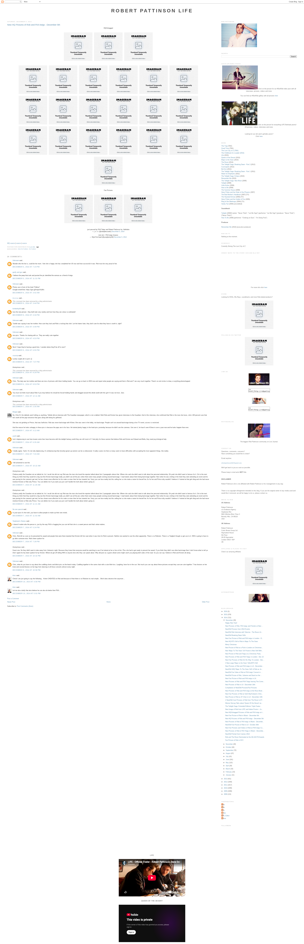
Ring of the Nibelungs (228, 201)
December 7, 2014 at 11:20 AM (26, 485)
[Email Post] (37, 247)
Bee (223, 804)
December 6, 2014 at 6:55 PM (26, 350)
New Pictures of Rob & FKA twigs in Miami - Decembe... (244, 722)
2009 (226, 791)
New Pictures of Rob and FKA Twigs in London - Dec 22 (244, 657)
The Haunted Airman (228, 197)
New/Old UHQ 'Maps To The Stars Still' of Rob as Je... (244, 669)
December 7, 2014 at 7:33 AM (26, 454)
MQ (8, 243)
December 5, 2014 (118, 231)
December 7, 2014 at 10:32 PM (26, 556)
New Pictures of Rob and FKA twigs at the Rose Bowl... (244, 691)
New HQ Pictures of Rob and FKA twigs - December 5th (33, 25)
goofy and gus (17, 272)
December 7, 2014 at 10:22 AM (26, 466)
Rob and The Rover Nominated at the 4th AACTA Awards (244, 737)
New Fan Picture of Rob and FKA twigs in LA (240, 678)
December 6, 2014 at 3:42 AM (26, 293)
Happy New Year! (231, 623)
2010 (226, 788)
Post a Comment (13, 598)
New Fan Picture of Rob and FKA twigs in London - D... (244, 638)
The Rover (225, 162)
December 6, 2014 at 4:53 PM (26, 338)
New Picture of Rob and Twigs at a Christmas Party (243, 654)
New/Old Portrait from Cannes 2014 (237, 734)
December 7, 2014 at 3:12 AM (26, 430)
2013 (226, 779)
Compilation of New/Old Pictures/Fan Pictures (241, 688)
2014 (226, 617)
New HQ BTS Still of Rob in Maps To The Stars (241, 641)
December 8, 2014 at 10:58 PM (26, 570)
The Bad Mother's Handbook (231, 194)
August (228, 753)
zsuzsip (15, 355)
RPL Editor (225, 816)
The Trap (224, 146)
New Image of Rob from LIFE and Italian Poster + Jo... (244, 709)
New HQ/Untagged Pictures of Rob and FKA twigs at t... (244, 712)
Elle (223, 810)
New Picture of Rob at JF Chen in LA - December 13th (243, 697)
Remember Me (226, 178)
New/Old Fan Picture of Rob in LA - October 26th (242, 725)
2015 (226, 614)
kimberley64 (17, 309)
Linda (224, 813)
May (227, 762)
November (229, 744)
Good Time (225, 148)
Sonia (224, 818)
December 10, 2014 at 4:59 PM (26, 582)
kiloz (14, 575)
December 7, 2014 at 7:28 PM (26, 541)
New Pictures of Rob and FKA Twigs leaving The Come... (245, 681)
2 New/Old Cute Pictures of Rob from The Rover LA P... (244, 700)
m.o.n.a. (15, 298)
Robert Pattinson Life (152, 10)
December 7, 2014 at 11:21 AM (26, 504)
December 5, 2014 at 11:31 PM (26, 278)
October (229, 747)
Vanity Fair (225, 204)
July (227, 756)
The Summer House (228, 190)
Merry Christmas (231, 644)
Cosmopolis (225, 167)
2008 (226, 794)
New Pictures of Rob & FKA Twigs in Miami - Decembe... (244, 731)
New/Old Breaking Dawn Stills (235, 635)
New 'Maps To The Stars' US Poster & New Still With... (244, 651)
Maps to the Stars (227, 160)
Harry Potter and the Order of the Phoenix (235, 192)
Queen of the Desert (228, 157)
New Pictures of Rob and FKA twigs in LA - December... (244, 666)
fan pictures (23, 249)
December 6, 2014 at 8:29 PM (26, 372)
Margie (15, 412)
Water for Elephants (228, 174)
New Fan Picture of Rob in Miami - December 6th (242, 715)
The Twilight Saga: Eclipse (230, 176)
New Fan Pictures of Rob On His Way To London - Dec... (244, 660)
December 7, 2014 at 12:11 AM (26, 396)
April (227, 766)
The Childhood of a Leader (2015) (232, 153)
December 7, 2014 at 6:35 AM (26, 442)
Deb (223, 807)
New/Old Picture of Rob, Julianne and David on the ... (243, 675)
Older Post (205, 602)
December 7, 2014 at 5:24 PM (26, 527)
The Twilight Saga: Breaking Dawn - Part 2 (235, 164)
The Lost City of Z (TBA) (229, 150)
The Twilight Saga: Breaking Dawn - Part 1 (235, 171)
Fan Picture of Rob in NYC (234, 740)
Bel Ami (224, 169)
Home (109, 602)
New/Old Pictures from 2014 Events (237, 629)
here (276, 96)
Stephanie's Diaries (19, 521)
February (229, 772)
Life (222, 155)
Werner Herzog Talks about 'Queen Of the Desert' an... (244, 703)
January (229, 775)
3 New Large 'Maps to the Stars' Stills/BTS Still (241, 663)
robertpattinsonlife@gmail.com (231, 463)
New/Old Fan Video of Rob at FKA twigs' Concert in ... (243, 672)
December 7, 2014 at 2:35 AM (26, 406)
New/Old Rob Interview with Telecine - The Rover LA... (244, 632)
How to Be (224, 187)
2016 (226, 611)
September (230, 750)
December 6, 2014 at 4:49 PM (26, 327)
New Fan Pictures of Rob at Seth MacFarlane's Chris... (244, 694)
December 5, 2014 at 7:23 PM (26, 267)
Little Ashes (225, 185)
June (228, 759)
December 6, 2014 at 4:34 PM (26, 315)
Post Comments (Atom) (25, 606)
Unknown (16, 260)
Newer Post (11, 602)
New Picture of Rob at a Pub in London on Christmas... (244, 647)
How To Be (225, 218)
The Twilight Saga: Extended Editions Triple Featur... (243, 706)
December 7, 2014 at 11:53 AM (26, 516)
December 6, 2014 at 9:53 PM (26, 384)
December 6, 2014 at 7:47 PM (26, 362)
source (12, 243)
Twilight (223, 183)
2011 (226, 785)
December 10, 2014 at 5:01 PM (26, 593)
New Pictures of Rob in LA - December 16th (240, 685)
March (228, 769)
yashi (14, 436)
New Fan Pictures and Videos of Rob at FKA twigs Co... (244, 728)
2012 (226, 782)
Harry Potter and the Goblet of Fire (233, 199)
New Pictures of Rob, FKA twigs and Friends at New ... (244, 626)
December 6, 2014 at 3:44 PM (26, 303)
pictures (32, 249)
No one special (18, 509)
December (229, 620)
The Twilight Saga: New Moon (231, 181)
